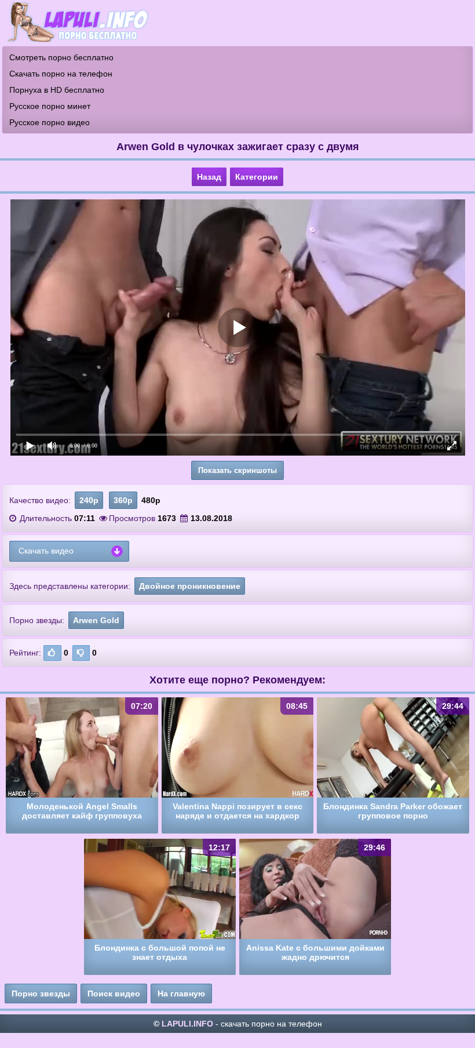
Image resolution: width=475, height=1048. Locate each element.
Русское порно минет (49, 106)
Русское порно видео (49, 122)
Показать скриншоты (237, 470)
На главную (181, 993)
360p (123, 500)
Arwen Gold (96, 620)
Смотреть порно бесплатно (61, 57)
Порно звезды (41, 993)
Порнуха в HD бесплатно (56, 89)
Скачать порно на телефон (60, 73)
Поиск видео (113, 993)
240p (88, 500)
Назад (209, 176)
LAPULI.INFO (187, 1023)
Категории (256, 176)
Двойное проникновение (189, 586)
